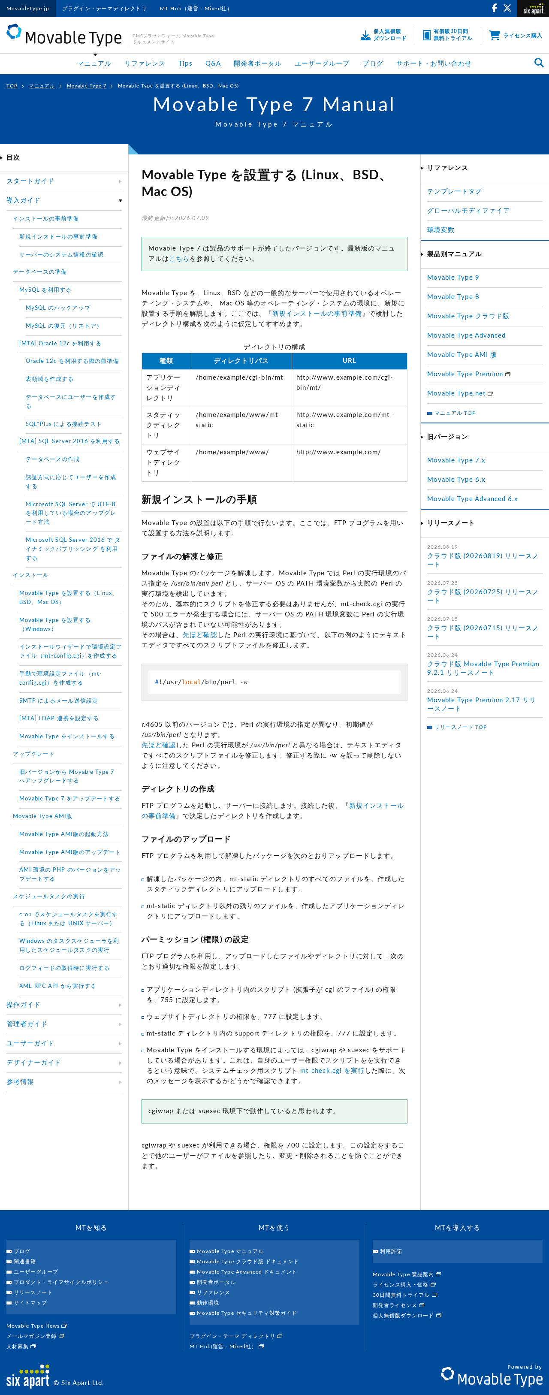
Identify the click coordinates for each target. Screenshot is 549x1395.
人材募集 (18, 1346)
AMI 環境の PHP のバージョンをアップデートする (70, 874)
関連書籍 (25, 1261)
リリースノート (33, 1292)
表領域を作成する (50, 379)
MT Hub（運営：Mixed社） (196, 8)
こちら (179, 259)
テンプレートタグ (454, 191)
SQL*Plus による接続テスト (64, 424)
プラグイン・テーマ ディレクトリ (233, 1336)
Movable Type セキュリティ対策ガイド (247, 1313)
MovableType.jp (27, 8)
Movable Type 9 (453, 278)
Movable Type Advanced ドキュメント (247, 1271)
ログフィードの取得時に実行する (64, 968)
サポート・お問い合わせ (434, 63)
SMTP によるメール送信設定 (58, 701)
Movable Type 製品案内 (404, 1274)
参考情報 (20, 1082)
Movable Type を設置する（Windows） (55, 625)
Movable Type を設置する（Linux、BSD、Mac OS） (68, 598)
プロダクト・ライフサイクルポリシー (61, 1282)
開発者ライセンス (396, 1305)
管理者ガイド (27, 1024)
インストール (31, 575)
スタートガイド (30, 181)
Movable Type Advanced (466, 335)
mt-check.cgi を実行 (332, 1071)
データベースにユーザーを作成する (71, 402)
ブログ (372, 63)
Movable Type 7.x (456, 460)
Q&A (213, 63)
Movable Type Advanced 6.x (472, 499)
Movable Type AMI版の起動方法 (64, 834)
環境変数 (441, 230)
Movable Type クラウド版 (468, 316)
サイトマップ (30, 1302)
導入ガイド (23, 200)
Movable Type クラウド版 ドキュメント (248, 1261)
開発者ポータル (258, 63)
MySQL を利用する (45, 290)
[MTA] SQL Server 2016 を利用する (69, 441)
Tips (185, 63)
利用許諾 (391, 1251)
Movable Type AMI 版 (462, 355)
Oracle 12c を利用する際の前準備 (72, 361)
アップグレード (34, 754)
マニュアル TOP (455, 413)
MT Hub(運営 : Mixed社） (224, 1346)
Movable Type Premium (466, 374)
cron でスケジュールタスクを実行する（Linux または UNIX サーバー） (68, 919)
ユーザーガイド (30, 1043)
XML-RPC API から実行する (58, 986)
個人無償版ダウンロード (404, 1315)
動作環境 (208, 1302)
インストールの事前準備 (46, 219)
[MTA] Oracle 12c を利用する (60, 344)
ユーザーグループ (322, 63)
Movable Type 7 (87, 86)
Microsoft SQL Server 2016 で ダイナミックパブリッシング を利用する (73, 549)
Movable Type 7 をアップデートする (70, 799)
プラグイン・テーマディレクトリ (104, 8)
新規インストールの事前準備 (317, 314)
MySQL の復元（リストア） (64, 326)
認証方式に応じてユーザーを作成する (71, 482)
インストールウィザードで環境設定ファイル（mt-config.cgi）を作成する (70, 651)
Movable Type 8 (453, 297)
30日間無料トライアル (402, 1295)
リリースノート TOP (460, 727)
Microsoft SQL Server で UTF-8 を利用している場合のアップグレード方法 (71, 513)
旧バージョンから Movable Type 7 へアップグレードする (67, 777)
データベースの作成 (53, 459)
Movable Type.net (457, 393)
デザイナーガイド (33, 1063)
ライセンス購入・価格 (402, 1284)
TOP (12, 86)
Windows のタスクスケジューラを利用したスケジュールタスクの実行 (69, 946)
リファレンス (145, 63)
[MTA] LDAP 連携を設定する (59, 719)
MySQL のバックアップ (58, 308)
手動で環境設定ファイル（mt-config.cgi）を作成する (60, 678)
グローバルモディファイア (468, 211)
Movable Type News (33, 1326)
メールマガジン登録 (32, 1336)
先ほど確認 (200, 635)
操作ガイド (23, 1005)
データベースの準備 (40, 272)
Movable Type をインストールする (67, 737)
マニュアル (94, 63)
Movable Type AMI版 (42, 816)
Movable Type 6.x (456, 480)
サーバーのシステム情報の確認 (61, 255)
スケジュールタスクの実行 (49, 897)
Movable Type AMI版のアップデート (70, 852)
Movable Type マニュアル (230, 1251)
